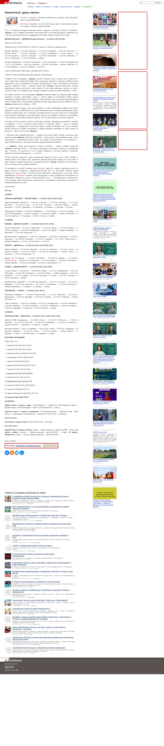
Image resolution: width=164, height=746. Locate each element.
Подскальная (12, 260)
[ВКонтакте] (7, 453)
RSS (17, 670)
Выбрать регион (9, 667)
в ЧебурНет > (87, 7)
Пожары (77, 7)
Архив (38, 7)
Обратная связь (9, 666)
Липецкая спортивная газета (28, 446)
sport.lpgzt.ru (11, 25)
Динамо (33, 17)
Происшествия (66, 7)
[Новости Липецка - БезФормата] (11, 2)
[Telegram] (17, 453)
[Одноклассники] (12, 453)
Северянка (20, 175)
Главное (30, 7)
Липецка (17, 121)
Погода (55, 7)
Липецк (26, 24)
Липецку (41, 168)
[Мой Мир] (22, 453)
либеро (63, 53)
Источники (46, 7)
